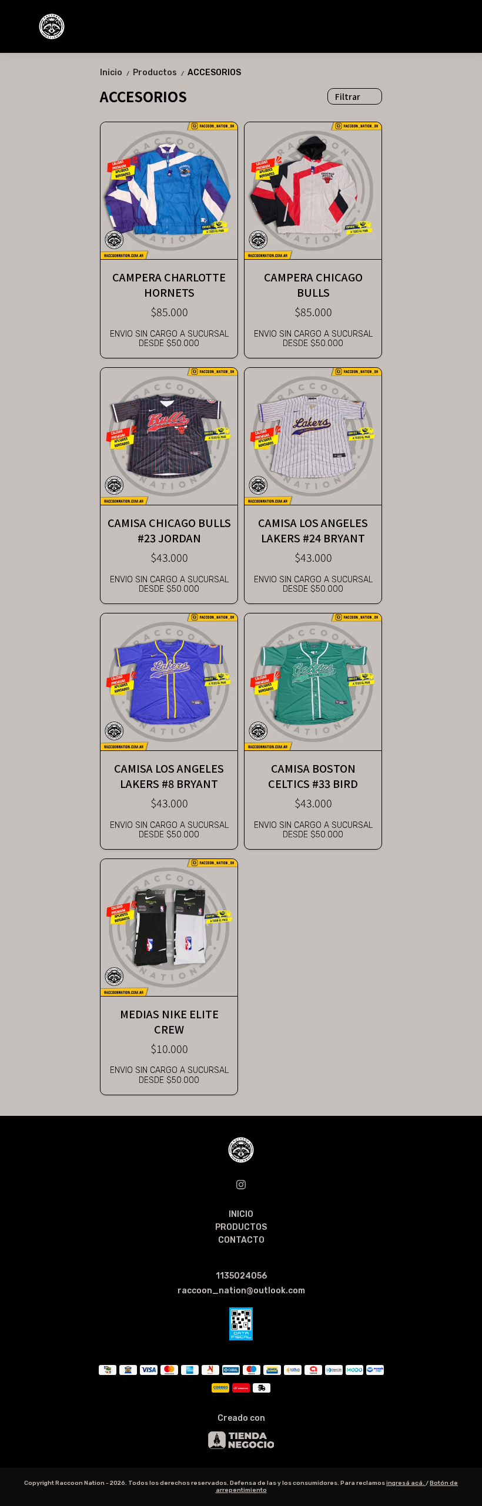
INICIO (241, 1214)
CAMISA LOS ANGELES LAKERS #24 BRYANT (313, 530)
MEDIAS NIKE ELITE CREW (169, 1021)
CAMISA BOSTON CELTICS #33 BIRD (313, 775)
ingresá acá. (406, 1483)
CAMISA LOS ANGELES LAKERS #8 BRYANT (169, 775)
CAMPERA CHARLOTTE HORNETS (169, 284)
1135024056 (241, 1276)
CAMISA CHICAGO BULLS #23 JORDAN (169, 530)
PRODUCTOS (241, 1227)
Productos (159, 73)
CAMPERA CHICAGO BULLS (313, 284)
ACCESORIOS (214, 73)
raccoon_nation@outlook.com (241, 1291)
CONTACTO (241, 1240)
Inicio (115, 73)
